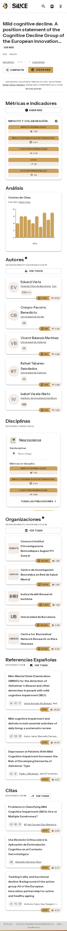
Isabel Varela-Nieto (35, 394)
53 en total (25, 202)
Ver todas (34, 531)
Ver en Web (40, 70)
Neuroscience (30, 440)
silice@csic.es (33, 927)
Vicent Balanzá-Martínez (40, 338)
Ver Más (9, 47)
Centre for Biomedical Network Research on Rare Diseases (39, 638)
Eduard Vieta (31, 282)
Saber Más (33, 110)
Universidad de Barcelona (38, 617)
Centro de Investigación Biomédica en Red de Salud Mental (39, 574)
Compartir (15, 70)
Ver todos (33, 271)
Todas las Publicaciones (39, 501)
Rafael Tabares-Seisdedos (14, 85)
